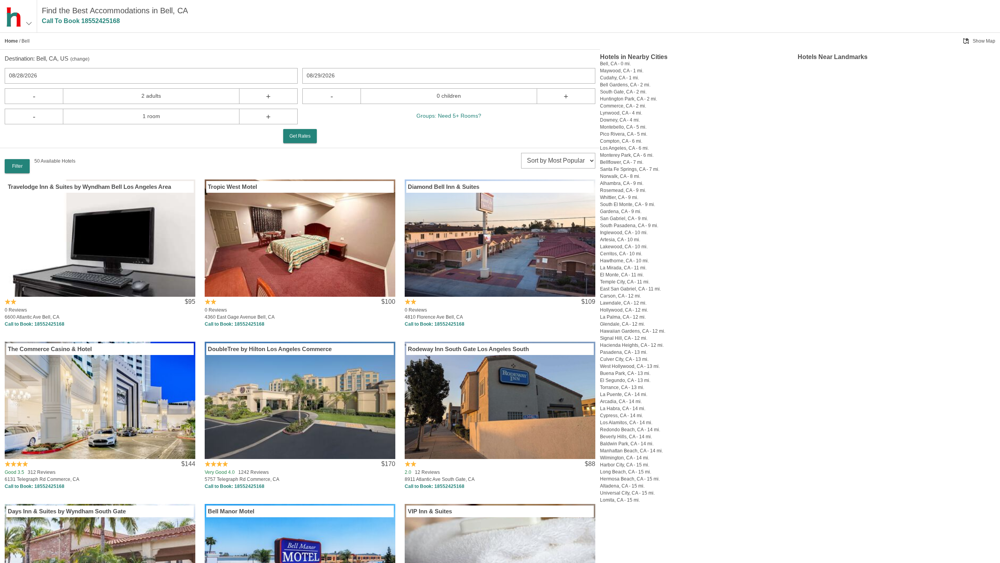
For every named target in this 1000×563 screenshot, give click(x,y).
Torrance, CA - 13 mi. (622, 387)
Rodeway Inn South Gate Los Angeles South (468, 349)
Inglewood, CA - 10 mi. (624, 232)
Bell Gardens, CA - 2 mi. (625, 85)
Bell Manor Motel (231, 511)
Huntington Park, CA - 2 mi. (628, 99)
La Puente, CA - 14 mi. (623, 394)
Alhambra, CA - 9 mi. (621, 183)
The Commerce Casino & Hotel (50, 349)
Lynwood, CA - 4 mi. (621, 113)
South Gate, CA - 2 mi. (623, 92)
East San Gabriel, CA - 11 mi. (630, 289)
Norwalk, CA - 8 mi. (620, 176)
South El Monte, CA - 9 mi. (627, 204)
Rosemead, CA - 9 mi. (623, 190)
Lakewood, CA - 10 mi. (624, 246)
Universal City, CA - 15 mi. (627, 493)
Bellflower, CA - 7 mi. (621, 162)
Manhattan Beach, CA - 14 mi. (631, 451)
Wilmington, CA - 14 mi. (624, 458)
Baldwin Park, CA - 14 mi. (627, 443)
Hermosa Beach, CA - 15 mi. (630, 479)
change (80, 59)
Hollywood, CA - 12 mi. (624, 310)
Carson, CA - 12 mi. (620, 296)
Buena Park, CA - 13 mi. (625, 373)
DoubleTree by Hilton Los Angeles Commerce (270, 349)
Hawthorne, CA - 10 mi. (624, 261)
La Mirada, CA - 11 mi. (623, 268)
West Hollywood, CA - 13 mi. (630, 366)
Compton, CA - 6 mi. (621, 141)
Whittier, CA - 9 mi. (619, 197)
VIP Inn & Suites (430, 511)
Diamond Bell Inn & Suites (443, 186)
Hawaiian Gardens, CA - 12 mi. (632, 331)
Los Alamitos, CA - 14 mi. (626, 422)
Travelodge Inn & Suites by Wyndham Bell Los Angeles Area (89, 186)
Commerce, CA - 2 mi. (623, 106)
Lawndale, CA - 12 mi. (623, 303)
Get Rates (300, 136)
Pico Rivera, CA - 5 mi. (623, 134)
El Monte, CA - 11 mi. (622, 275)
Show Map (984, 41)
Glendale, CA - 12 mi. (622, 324)
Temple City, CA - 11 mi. (625, 282)
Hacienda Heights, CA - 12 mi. (632, 345)
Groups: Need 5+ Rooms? (448, 116)
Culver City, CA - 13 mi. (624, 359)
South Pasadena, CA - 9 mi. (629, 225)
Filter (17, 166)
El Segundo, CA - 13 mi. (625, 380)
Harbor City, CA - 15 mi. (624, 465)
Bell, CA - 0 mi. (615, 63)
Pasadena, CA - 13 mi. (623, 352)
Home (11, 41)
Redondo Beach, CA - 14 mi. (630, 429)
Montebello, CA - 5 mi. (623, 127)
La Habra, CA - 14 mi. (622, 408)
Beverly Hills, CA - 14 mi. (626, 436)
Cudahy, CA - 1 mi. (619, 78)
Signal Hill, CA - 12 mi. (623, 338)
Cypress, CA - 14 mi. (621, 415)
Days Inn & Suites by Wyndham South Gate (67, 511)
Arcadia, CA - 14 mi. (621, 401)
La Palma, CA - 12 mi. (623, 317)
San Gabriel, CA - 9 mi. (624, 218)
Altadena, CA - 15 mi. (622, 486)
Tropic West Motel (232, 186)
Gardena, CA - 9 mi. (620, 211)
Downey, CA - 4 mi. (620, 120)
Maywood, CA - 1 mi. (621, 71)
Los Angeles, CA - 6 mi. (624, 148)
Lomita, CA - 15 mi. (620, 500)
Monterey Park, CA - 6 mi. (627, 155)
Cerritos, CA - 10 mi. (621, 253)
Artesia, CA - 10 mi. (620, 239)
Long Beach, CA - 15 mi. (625, 472)
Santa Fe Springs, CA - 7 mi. (629, 169)
